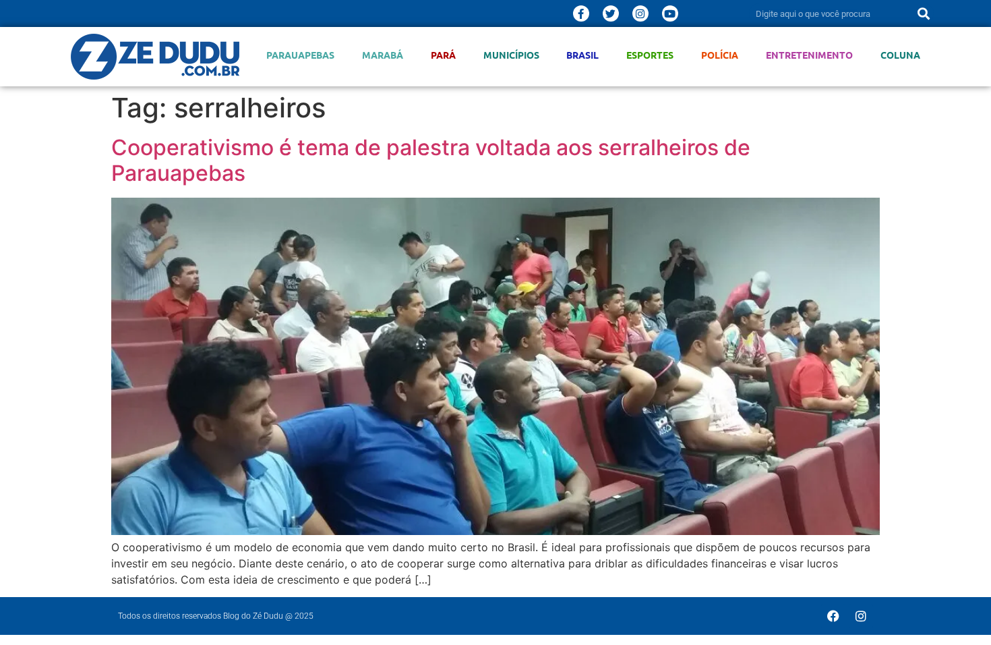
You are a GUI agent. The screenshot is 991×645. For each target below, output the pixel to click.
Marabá (382, 55)
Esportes (649, 55)
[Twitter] (611, 13)
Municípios (511, 55)
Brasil (582, 55)
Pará (443, 55)
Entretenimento (809, 55)
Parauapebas (300, 55)
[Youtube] (670, 13)
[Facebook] (833, 616)
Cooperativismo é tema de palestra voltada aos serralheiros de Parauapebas (430, 160)
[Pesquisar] (923, 13)
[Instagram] (640, 13)
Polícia (719, 55)
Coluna (900, 55)
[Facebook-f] (581, 13)
